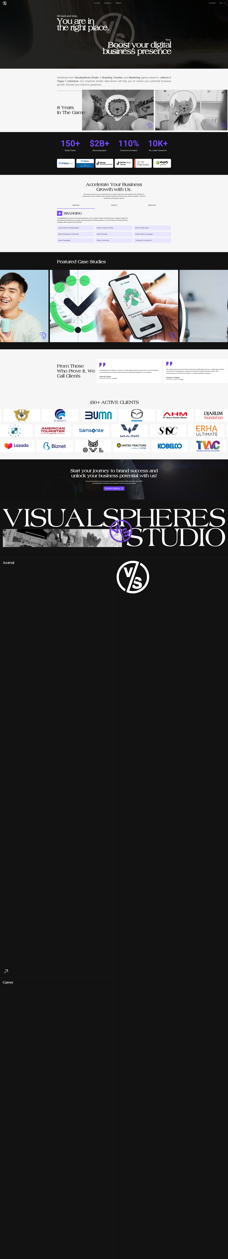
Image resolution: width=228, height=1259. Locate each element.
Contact (212, 3)
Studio (97, 3)
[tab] (76, 205)
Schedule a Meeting (112, 488)
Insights (108, 3)
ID (224, 3)
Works (118, 3)
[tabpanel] (114, 227)
